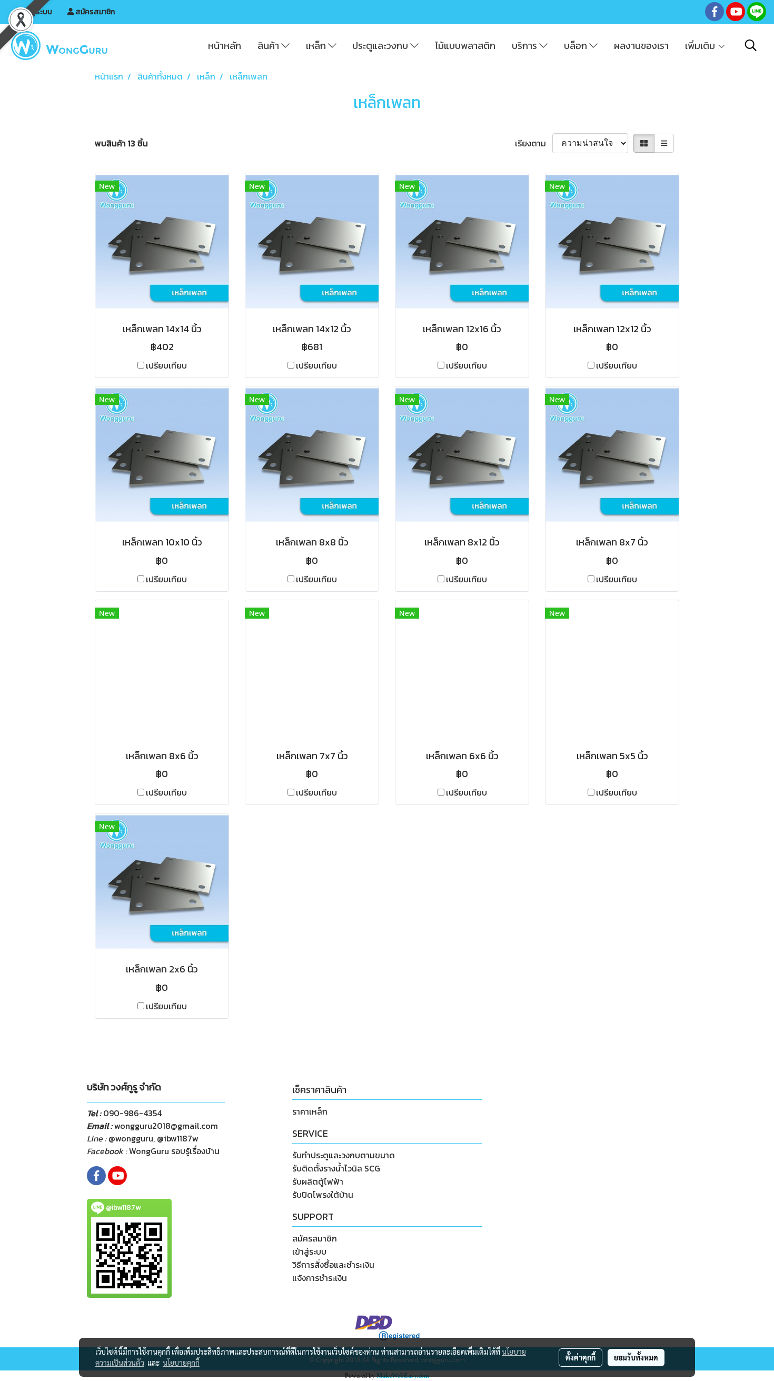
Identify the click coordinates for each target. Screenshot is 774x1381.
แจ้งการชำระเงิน (319, 1277)
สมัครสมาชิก (94, 11)
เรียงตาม (533, 143)
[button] (750, 45)
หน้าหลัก (224, 45)
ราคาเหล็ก (310, 1111)
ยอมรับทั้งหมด (636, 1357)
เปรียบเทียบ (166, 365)
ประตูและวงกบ (381, 45)
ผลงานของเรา (641, 45)
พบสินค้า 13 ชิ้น (121, 143)
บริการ (525, 45)
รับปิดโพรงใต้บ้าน (322, 1194)
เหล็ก (317, 45)
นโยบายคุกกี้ (181, 1362)
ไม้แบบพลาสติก (465, 45)
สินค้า (269, 45)
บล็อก (576, 45)
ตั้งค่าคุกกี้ (580, 1357)
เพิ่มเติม (701, 45)
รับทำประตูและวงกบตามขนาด (343, 1155)
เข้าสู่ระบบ (35, 11)
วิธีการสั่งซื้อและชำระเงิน (333, 1264)
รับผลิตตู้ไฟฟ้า (317, 1181)
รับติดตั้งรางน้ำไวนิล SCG (336, 1168)
